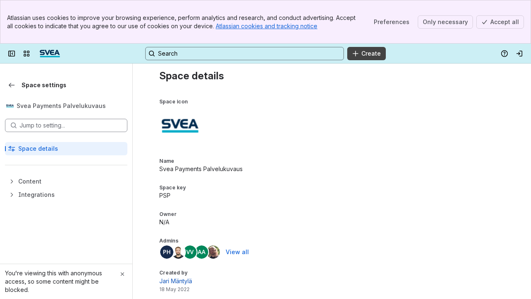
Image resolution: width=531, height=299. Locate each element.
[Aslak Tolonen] (213, 252)
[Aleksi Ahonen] (201, 252)
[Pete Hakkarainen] (166, 252)
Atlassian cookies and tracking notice (266, 25)
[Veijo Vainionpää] (190, 252)
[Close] (122, 274)
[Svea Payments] (50, 53)
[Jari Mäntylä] (178, 252)
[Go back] (11, 85)
